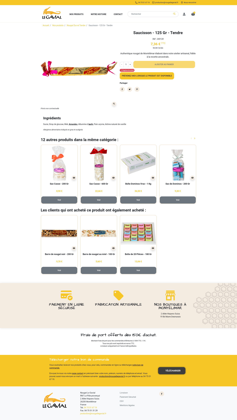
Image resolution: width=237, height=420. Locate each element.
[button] (193, 14)
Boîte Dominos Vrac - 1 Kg (138, 183)
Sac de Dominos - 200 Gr (178, 183)
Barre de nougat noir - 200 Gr (59, 254)
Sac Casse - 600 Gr (98, 183)
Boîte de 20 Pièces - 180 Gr (138, 254)
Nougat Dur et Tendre (76, 25)
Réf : (154, 39)
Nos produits (57, 25)
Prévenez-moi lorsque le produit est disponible (147, 76)
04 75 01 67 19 (90, 407)
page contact (77, 373)
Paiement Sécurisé (128, 397)
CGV (122, 401)
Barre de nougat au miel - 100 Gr (99, 254)
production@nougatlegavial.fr (112, 376)
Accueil (46, 25)
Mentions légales (127, 405)
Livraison (124, 393)
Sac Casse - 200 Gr (59, 183)
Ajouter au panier (164, 64)
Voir (59, 200)
